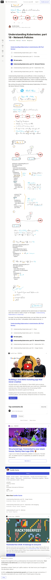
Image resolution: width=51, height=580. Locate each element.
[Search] (6, 2)
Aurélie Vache (15, 26)
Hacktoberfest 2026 (34, 548)
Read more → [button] (13, 398)
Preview (21, 416)
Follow (28, 473)
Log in (36, 2)
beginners (30, 40)
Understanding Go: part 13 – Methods (15, 510)
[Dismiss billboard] (49, 558)
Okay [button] (3, 577)
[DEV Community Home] (2, 2)
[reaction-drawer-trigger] (2, 41)
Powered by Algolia (27, 1)
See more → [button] (28, 461)
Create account (45, 2)
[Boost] (3, 56)
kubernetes (12, 40)
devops (18, 40)
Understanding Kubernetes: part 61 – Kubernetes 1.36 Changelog (22, 505)
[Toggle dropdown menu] (46, 353)
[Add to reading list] (3, 51)
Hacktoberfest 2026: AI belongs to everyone (23, 545)
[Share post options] (2, 61)
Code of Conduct (24, 420)
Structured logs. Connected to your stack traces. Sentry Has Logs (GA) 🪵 (27, 450)
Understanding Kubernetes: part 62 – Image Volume (19, 500)
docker (24, 40)
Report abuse (33, 420)
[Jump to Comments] (3, 46)
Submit (14, 416)
